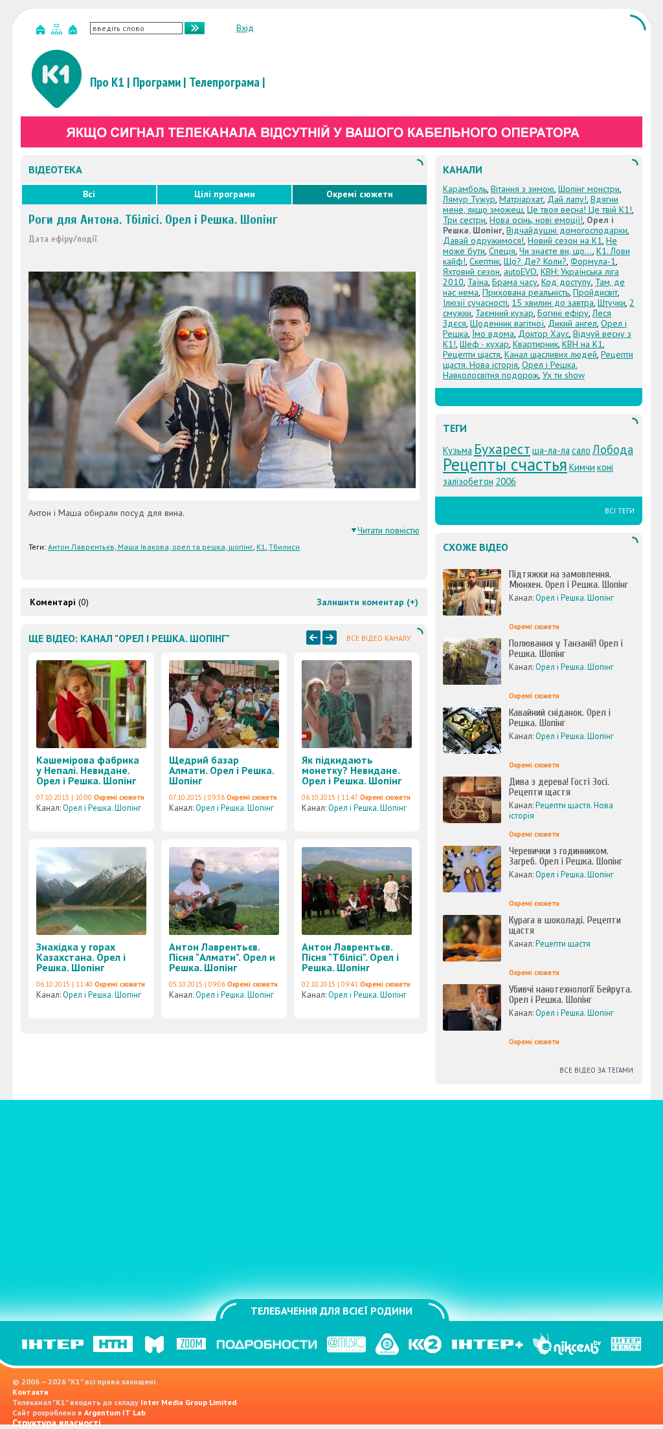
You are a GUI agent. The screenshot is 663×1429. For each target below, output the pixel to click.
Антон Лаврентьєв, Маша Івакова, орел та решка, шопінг (150, 547)
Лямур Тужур (469, 199)
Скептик (484, 261)
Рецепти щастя (471, 354)
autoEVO (520, 271)
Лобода (612, 449)
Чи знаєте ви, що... (555, 251)
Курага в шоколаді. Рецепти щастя (565, 925)
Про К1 (107, 82)
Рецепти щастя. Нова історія (561, 810)
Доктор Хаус (543, 333)
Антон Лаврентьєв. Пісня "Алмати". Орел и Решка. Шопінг (222, 957)
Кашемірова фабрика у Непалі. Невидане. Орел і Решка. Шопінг (87, 770)
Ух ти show (564, 375)
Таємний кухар (504, 313)
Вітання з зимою (522, 189)
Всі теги (620, 510)
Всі (89, 194)
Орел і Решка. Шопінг (102, 807)
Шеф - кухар (484, 344)
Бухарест (502, 449)
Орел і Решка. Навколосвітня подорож (510, 370)
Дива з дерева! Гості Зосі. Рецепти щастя (559, 787)
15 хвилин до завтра (552, 302)
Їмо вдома (493, 333)
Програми (157, 82)
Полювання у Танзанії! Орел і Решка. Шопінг (566, 649)
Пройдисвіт (595, 292)
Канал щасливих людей (550, 354)
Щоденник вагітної (507, 323)
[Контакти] (74, 32)
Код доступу (566, 282)
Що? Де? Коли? (535, 261)
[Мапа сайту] (58, 32)
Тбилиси (284, 547)
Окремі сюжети (359, 194)
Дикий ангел (572, 323)
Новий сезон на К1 (565, 240)
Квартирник (535, 344)
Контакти (30, 1392)
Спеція (502, 251)
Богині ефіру (563, 313)
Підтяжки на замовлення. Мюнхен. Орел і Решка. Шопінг (568, 579)
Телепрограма (224, 82)
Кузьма (457, 450)
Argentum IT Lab (115, 1412)
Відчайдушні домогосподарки (566, 230)
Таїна (477, 282)
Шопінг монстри (589, 189)
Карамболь (465, 189)
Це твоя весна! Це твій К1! (579, 209)
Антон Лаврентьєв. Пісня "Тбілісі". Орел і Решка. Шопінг (350, 957)
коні (605, 467)
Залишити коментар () (367, 602)
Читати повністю (388, 530)
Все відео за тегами (596, 1070)
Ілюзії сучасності (475, 302)
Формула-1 (593, 261)
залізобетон (468, 481)
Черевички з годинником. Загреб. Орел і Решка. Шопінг (565, 856)
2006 (505, 481)
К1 (260, 547)
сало (581, 450)
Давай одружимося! (483, 240)
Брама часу (514, 282)
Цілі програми (224, 194)
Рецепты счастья (505, 464)
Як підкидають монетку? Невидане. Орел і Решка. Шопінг (351, 770)
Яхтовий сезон (471, 271)
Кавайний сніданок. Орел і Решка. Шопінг (560, 718)
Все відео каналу (378, 638)
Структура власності (56, 1423)
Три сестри (464, 220)
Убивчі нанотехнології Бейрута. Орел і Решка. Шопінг (570, 994)
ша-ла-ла (551, 450)
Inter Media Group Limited (188, 1402)
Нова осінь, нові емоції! (536, 220)
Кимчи (582, 467)
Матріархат (521, 199)
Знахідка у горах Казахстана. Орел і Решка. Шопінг (81, 957)
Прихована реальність (525, 292)
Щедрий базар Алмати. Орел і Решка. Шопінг (221, 770)
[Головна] (42, 32)
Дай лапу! (567, 199)
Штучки (611, 302)
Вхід (245, 28)
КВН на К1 (582, 344)
